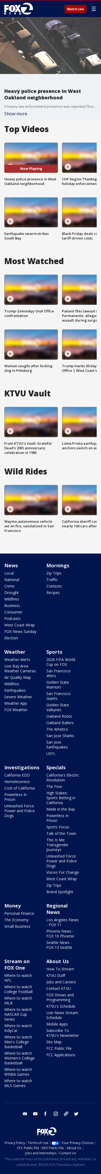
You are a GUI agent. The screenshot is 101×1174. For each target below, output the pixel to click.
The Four (54, 786)
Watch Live (75, 9)
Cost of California (19, 788)
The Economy (16, 919)
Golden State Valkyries (57, 707)
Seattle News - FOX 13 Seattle (59, 945)
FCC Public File (59, 1048)
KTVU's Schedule (60, 1006)
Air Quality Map (17, 677)
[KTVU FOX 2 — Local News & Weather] (20, 8)
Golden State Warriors (57, 685)
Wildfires (11, 599)
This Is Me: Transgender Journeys (57, 844)
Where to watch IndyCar (18, 1028)
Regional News (57, 908)
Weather (14, 652)
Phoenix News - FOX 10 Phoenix (60, 934)
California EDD (17, 775)
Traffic (52, 579)
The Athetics (57, 729)
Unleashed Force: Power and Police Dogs (19, 810)
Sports (54, 652)
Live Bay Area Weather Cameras (20, 668)
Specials (55, 767)
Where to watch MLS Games (18, 1083)
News (11, 565)
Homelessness (17, 781)
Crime (9, 586)
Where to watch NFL (18, 978)
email (25, 1113)
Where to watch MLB (18, 1001)
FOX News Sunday (20, 631)
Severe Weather (18, 696)
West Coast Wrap (19, 625)
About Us (57, 961)
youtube (35, 1113)
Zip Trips (53, 573)
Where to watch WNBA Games (18, 1072)
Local (9, 573)
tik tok (66, 1113)
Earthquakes (15, 690)
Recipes (53, 592)
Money (12, 905)
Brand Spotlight (59, 891)
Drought (11, 592)
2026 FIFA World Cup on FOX (60, 662)
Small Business (17, 926)
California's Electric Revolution (62, 777)
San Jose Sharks (60, 735)
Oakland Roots (59, 716)
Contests (54, 586)
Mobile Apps (57, 1024)
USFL (50, 753)
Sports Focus (57, 826)
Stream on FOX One (17, 964)
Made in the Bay (60, 809)
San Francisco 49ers (58, 673)
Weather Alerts (17, 659)
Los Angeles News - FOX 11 (62, 922)
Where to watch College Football (18, 989)
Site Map (54, 1041)
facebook (45, 1113)
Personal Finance (19, 913)
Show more (15, 114)
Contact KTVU (58, 988)
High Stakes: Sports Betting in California (60, 797)
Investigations (21, 767)
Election (11, 637)
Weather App (15, 703)
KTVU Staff (55, 975)
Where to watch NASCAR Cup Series (18, 1014)
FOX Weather (15, 709)
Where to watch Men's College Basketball (18, 1041)
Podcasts (12, 618)
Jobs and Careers (61, 981)
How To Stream (60, 968)
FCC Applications (60, 1054)
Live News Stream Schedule (62, 1015)
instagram (55, 1113)
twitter (76, 1113)
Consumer (13, 612)
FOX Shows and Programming (60, 997)
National (11, 579)
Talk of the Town (61, 833)
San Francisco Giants (58, 696)
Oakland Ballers (60, 722)
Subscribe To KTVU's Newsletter (62, 1033)
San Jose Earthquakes (57, 745)
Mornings (57, 565)
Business (12, 605)
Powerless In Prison (15, 797)
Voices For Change (62, 872)
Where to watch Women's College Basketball (19, 1058)
